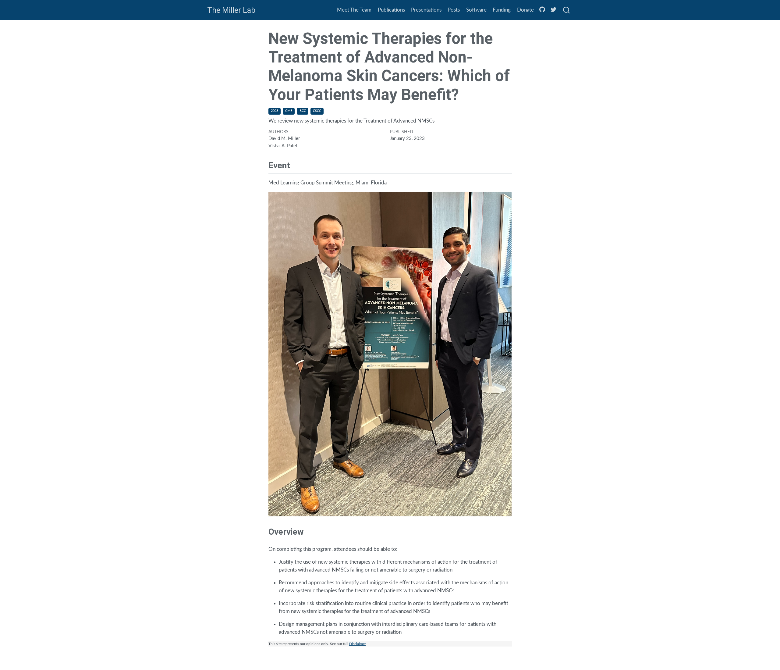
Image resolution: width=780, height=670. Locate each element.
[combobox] (567, 10)
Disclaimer (357, 644)
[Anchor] (296, 164)
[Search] (566, 10)
